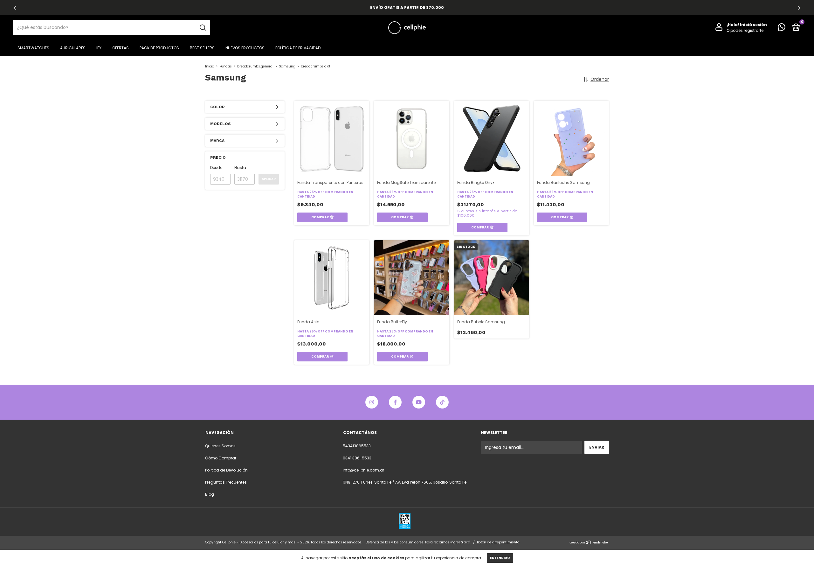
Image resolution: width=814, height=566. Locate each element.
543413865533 (357, 446)
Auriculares (73, 48)
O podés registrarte (745, 30)
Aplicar (269, 179)
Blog (209, 494)
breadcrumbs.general (255, 66)
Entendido (500, 558)
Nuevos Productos (245, 48)
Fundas (225, 66)
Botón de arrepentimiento (498, 542)
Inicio (209, 66)
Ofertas (120, 48)
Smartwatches (33, 48)
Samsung (287, 66)
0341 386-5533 (357, 458)
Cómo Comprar (220, 458)
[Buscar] (202, 27)
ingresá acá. (460, 542)
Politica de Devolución (226, 470)
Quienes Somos (220, 446)
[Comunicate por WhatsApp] (782, 28)
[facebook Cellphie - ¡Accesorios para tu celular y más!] (395, 402)
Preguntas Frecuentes (226, 482)
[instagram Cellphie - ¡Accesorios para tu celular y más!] (371, 402)
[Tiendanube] (589, 543)
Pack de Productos (159, 48)
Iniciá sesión (753, 24)
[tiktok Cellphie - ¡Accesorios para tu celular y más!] (442, 402)
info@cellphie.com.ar (363, 470)
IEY (98, 48)
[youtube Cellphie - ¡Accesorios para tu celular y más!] (418, 402)
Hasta (240, 167)
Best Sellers (202, 48)
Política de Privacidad (298, 48)
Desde (216, 167)
